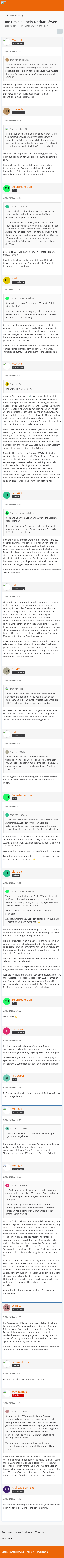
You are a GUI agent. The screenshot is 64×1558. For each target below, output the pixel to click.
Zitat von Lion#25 (18, 206)
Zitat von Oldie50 (18, 1411)
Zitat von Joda (16, 688)
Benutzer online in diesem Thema (22, 1532)
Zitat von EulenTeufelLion (22, 298)
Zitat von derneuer (19, 1185)
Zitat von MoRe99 (18, 129)
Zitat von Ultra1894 (19, 1128)
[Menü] (60, 4)
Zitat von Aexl (16, 383)
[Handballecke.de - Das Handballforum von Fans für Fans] (3, 4)
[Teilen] (60, 31)
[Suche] (45, 4)
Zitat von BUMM (18, 752)
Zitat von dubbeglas (19, 59)
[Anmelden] (53, 3)
